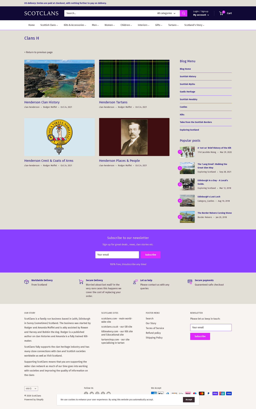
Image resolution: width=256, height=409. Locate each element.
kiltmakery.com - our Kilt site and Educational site (117, 333)
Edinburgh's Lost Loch (209, 196)
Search (149, 318)
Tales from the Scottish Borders (196, 122)
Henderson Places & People (119, 161)
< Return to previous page (38, 52)
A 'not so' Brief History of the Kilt (214, 148)
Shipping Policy (154, 337)
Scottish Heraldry (188, 99)
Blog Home (185, 69)
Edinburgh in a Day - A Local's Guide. (213, 182)
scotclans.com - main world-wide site (116, 320)
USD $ (28, 388)
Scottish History (188, 76)
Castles (183, 107)
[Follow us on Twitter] (92, 394)
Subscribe (150, 254)
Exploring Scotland (189, 129)
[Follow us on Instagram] (97, 394)
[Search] (183, 13)
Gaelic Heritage (187, 91)
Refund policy (153, 333)
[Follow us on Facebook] (86, 394)
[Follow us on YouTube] (109, 394)
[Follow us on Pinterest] (103, 394)
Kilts (182, 114)
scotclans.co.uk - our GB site (116, 326)
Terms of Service (155, 328)
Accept (189, 399)
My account (200, 14)
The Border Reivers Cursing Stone (215, 213)
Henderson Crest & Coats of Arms (48, 161)
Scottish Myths (187, 84)
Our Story (151, 323)
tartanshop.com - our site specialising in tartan (115, 341)
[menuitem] (29, 25)
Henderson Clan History (42, 102)
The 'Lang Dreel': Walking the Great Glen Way (212, 166)
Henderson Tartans (113, 102)
